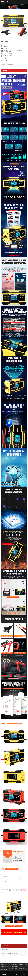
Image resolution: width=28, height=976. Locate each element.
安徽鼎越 (20, 968)
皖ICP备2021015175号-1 (10, 966)
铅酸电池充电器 (5, 949)
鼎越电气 (16, 968)
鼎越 (23, 968)
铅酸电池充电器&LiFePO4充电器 (9, 953)
